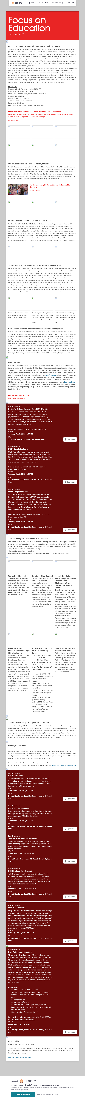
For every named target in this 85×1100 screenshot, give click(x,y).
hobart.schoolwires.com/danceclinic (64, 765)
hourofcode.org (50, 375)
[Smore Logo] (17, 3)
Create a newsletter (23, 1094)
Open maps (69, 439)
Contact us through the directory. (19, 1058)
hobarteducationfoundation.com (23, 1020)
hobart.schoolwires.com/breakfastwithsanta (30, 923)
